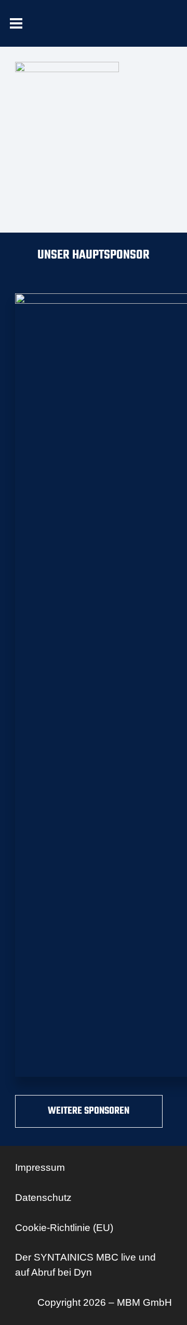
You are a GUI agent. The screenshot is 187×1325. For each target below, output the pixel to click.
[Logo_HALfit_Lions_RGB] (133, 31)
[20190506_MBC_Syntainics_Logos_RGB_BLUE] (69, 31)
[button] (16, 23)
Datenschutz (43, 1197)
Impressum (40, 1167)
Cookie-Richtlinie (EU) (64, 1227)
